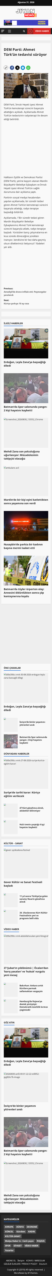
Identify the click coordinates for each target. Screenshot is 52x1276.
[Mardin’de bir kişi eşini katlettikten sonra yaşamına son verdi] (26, 481)
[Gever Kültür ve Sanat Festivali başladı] (26, 863)
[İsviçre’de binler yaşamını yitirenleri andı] (26, 1087)
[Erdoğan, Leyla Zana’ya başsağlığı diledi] (26, 343)
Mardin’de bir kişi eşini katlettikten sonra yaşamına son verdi (26, 501)
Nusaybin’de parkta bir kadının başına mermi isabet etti (23, 546)
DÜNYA (20, 1226)
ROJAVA (41, 1241)
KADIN (31, 1231)
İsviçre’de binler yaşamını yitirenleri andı (11, 725)
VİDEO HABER (31, 1245)
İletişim (21, 1260)
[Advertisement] (26, 147)
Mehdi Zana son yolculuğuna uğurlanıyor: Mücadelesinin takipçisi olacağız (22, 455)
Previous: (25, 291)
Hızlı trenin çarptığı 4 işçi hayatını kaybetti (11, 827)
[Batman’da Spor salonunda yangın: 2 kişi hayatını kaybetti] (26, 388)
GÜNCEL (9, 1231)
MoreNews (19, 1273)
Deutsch (43, 1264)
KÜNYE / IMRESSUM (35, 1260)
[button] (2, 31)
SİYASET (18, 1245)
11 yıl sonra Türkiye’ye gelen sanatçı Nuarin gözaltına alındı (11, 900)
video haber (42, 31)
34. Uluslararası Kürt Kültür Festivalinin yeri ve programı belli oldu (11, 917)
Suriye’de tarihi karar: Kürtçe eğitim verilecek (22, 794)
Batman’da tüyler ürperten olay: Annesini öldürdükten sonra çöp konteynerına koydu (24, 592)
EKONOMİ (32, 1226)
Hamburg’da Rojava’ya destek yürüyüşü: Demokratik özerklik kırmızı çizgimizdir (11, 1006)
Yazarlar (9, 1250)
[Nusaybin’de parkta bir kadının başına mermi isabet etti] (26, 526)
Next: (16, 302)
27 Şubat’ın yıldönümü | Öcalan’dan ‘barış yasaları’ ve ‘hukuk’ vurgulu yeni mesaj (26, 971)
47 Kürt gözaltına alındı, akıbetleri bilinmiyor (11, 811)
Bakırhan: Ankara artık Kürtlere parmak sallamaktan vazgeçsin (11, 990)
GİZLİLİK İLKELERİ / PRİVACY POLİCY (20, 1264)
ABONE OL (11, 1260)
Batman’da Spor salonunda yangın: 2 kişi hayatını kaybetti (25, 408)
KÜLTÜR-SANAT (12, 1236)
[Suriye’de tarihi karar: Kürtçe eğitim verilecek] (26, 774)
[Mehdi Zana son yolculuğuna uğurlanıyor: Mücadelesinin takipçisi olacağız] (26, 433)
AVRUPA (9, 1226)
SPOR (7, 1245)
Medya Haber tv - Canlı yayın (19, 1241)
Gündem (20, 1231)
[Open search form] (24, 31)
